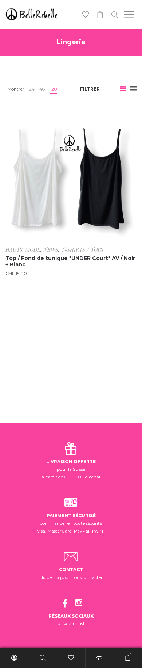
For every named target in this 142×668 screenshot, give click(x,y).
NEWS (50, 249)
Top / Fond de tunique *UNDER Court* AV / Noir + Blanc (70, 261)
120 (53, 89)
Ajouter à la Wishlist (125, 119)
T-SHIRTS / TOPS (82, 249)
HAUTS (14, 249)
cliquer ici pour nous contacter (71, 577)
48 (42, 89)
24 (32, 89)
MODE (32, 249)
